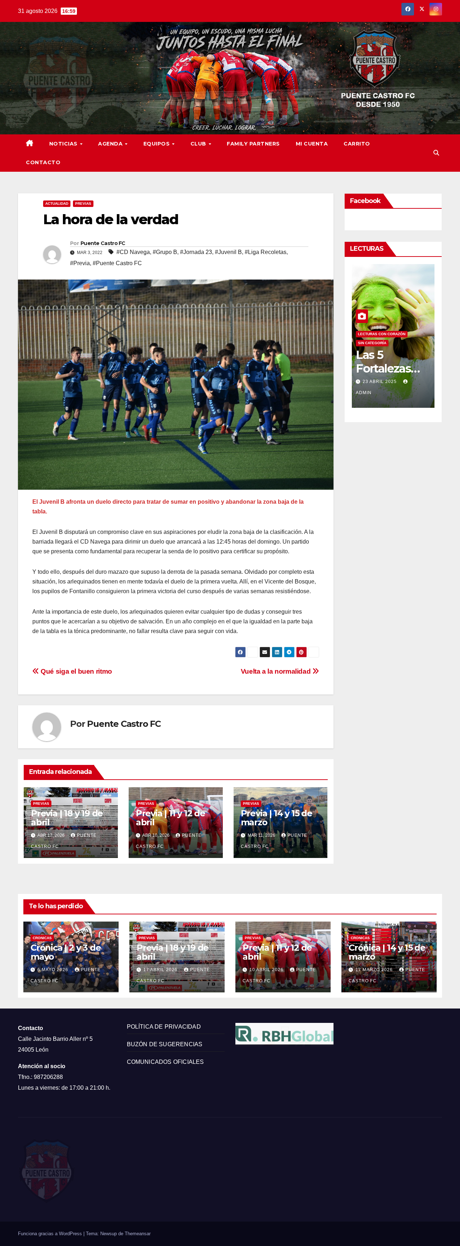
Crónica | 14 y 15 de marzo (387, 952)
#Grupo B (165, 252)
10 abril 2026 (267, 969)
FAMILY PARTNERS (253, 143)
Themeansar (138, 1233)
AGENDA (111, 143)
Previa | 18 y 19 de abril (67, 817)
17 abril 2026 (161, 969)
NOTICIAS (64, 143)
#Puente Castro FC (117, 263)
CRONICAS (42, 938)
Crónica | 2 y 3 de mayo (66, 952)
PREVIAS (83, 204)
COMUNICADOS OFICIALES (165, 1062)
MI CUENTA (312, 143)
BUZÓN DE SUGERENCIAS (165, 1044)
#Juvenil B (228, 252)
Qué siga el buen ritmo (75, 671)
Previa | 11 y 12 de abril (170, 817)
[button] (436, 153)
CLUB (199, 143)
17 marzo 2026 (374, 969)
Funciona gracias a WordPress (50, 1233)
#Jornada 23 (196, 252)
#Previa (80, 263)
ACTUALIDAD (56, 204)
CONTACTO (43, 162)
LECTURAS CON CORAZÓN (381, 334)
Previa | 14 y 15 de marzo (276, 817)
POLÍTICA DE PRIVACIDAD (164, 1027)
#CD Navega (133, 252)
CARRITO (357, 143)
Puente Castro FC (102, 243)
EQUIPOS (157, 143)
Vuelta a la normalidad (276, 671)
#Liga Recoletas (265, 252)
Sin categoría (372, 343)
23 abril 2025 (380, 381)
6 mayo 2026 (53, 969)
